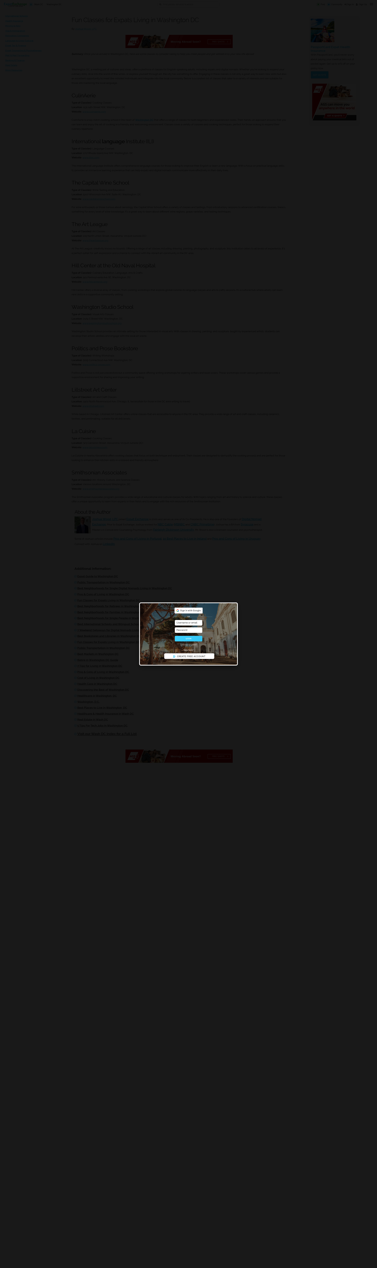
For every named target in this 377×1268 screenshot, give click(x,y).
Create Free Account (191, 656)
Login (188, 639)
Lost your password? (188, 644)
